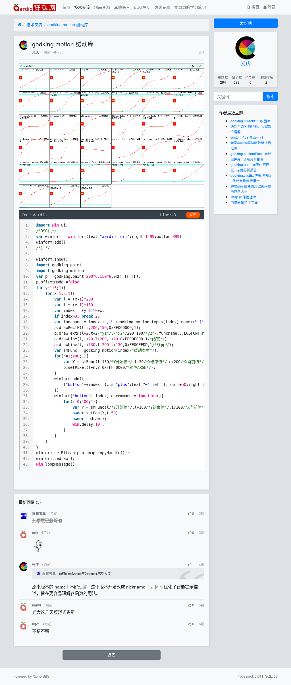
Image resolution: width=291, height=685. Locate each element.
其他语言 (122, 7)
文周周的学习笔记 (190, 7)
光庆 (35, 52)
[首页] (19, 25)
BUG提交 (142, 7)
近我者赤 (39, 513)
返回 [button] (111, 655)
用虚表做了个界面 (244, 202)
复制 (193, 215)
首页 (66, 7)
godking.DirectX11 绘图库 (250, 120)
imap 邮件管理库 (243, 196)
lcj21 (36, 624)
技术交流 (82, 7)
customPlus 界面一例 (246, 137)
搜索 (254, 7)
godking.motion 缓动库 (67, 24)
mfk (35, 532)
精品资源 (102, 7)
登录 (271, 7)
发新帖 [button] (246, 23)
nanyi (36, 605)
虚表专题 (162, 7)
